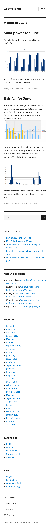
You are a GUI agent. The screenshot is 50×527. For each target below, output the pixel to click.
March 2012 (11, 382)
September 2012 (13, 365)
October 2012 (12, 362)
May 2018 (10, 329)
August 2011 (11, 402)
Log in (9, 477)
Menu (42, 9)
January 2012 (12, 388)
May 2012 (10, 375)
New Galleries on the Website (19, 241)
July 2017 (10, 352)
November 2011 (13, 395)
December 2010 (13, 418)
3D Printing (9, 515)
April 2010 (10, 425)
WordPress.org (13, 486)
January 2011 (12, 415)
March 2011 (11, 408)
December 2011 (13, 392)
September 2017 (13, 346)
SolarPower (19, 89)
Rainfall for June (17, 99)
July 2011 (10, 405)
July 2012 (10, 369)
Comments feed (13, 483)
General (9, 447)
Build (8, 444)
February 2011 (12, 411)
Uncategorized (13, 454)
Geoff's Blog (12, 8)
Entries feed (11, 480)
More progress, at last (34, 306)
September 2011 (13, 398)
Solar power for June (21, 33)
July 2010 (10, 421)
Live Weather (10, 498)
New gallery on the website (18, 238)
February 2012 (12, 385)
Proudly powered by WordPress (26, 522)
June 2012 (10, 372)
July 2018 (10, 326)
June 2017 (10, 355)
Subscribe (8, 509)
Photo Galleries (11, 503)
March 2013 (11, 359)
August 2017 (11, 349)
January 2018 (12, 336)
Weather (18, 203)
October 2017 (12, 342)
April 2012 (10, 378)
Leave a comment (32, 89)
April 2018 (10, 332)
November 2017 (13, 339)
